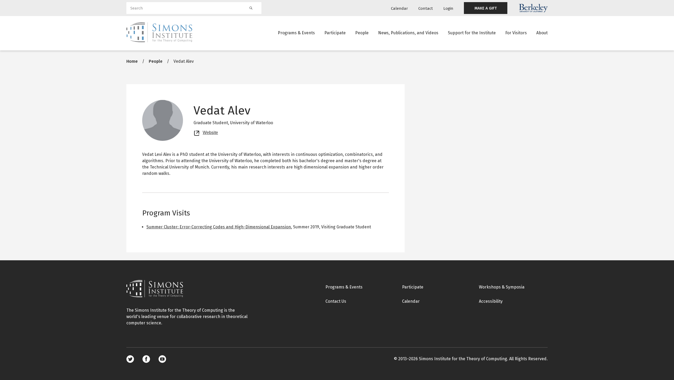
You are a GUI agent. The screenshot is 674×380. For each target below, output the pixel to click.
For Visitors (516, 32)
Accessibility (491, 301)
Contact (425, 8)
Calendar (399, 8)
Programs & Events (296, 32)
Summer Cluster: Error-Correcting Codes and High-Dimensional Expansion (218, 226)
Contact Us (335, 301)
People (362, 32)
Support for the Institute (472, 32)
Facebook (146, 359)
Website (210, 132)
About (542, 32)
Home (132, 61)
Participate (335, 32)
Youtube (162, 359)
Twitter (130, 359)
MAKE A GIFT (485, 8)
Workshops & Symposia (501, 287)
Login (448, 8)
